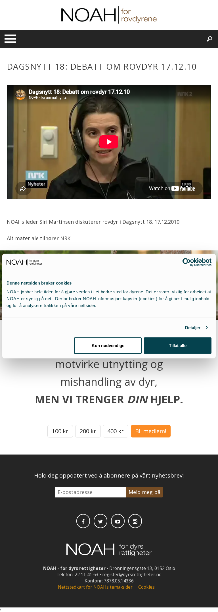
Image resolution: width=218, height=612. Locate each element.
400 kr (115, 431)
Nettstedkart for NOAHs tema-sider (95, 587)
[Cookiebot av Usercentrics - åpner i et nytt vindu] (186, 262)
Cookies (146, 587)
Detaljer (193, 327)
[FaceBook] (83, 521)
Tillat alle (177, 345)
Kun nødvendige (108, 345)
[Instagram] (135, 521)
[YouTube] (118, 521)
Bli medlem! (150, 431)
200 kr (88, 431)
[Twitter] (100, 521)
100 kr (60, 431)
